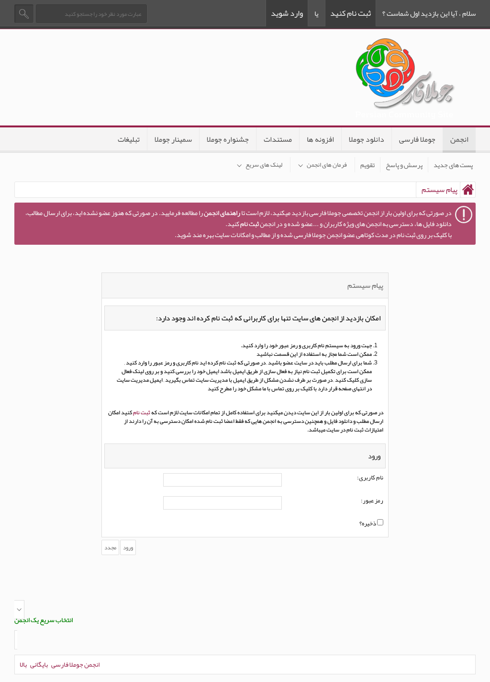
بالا (23, 664)
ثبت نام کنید (350, 13)
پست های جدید (453, 164)
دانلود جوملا (366, 139)
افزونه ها (320, 139)
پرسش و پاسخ (404, 164)
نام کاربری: (370, 478)
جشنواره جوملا (228, 139)
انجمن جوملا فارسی (75, 664)
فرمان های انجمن (327, 165)
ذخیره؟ (368, 524)
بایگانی (39, 664)
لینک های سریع (263, 165)
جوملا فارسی (417, 139)
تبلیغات (129, 139)
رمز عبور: (372, 501)
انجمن (459, 139)
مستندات (278, 139)
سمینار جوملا (173, 139)
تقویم (367, 164)
